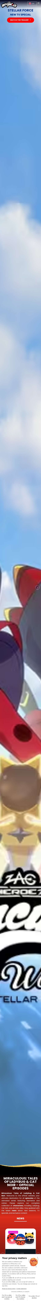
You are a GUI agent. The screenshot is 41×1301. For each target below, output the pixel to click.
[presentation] (3, 587)
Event (11, 1232)
